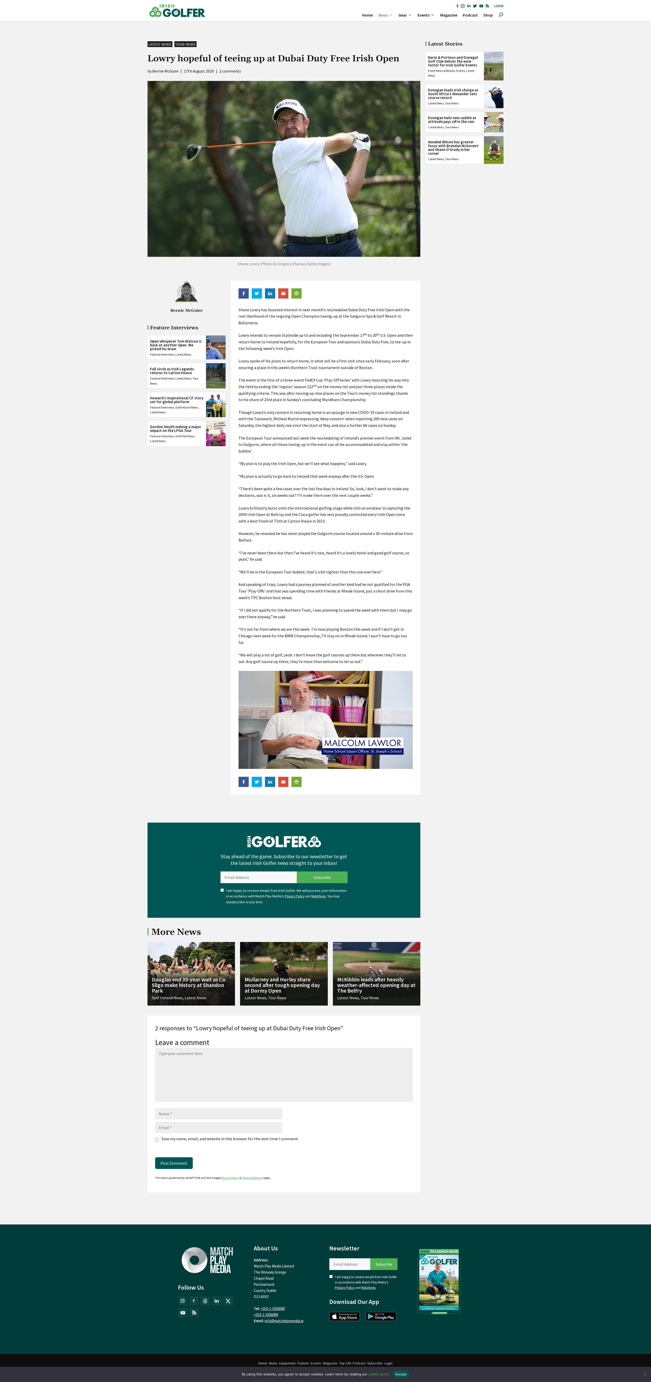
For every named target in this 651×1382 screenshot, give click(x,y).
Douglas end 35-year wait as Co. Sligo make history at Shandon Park (189, 985)
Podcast (470, 15)
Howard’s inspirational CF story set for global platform (176, 400)
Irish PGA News (185, 436)
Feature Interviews (162, 354)
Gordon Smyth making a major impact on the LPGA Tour (175, 428)
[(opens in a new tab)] (439, 1280)
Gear (402, 15)
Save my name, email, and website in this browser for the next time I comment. (230, 1138)
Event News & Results (441, 71)
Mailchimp (319, 896)
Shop (488, 15)
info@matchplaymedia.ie (284, 1320)
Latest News (160, 44)
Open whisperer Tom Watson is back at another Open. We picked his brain (176, 345)
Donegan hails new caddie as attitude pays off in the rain (452, 119)
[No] (644, 1374)
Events (424, 15)
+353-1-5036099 (266, 1314)
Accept (401, 1374)
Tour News (185, 44)
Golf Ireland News (186, 407)
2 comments (230, 71)
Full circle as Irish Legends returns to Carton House (172, 370)
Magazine (448, 15)
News (383, 15)
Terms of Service (252, 1178)
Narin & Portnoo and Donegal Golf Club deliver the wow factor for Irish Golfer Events (453, 61)
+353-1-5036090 (273, 1308)
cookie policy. (379, 1374)
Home (367, 15)
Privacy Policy (294, 896)
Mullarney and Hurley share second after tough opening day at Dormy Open (282, 985)
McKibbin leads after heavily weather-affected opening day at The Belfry (376, 985)
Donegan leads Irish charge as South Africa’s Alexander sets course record (453, 94)
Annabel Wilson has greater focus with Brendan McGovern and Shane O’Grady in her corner (453, 147)
